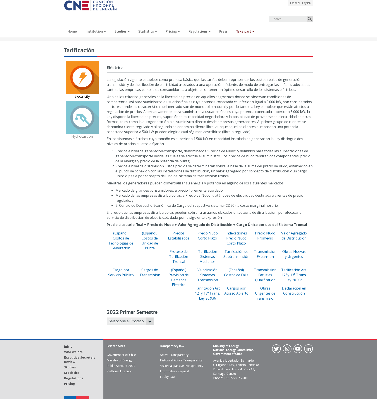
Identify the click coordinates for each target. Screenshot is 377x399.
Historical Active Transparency (181, 360)
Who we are (73, 352)
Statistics (146, 31)
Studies (121, 31)
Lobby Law (167, 377)
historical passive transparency (181, 366)
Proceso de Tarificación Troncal (178, 256)
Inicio (68, 346)
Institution (95, 31)
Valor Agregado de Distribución (294, 236)
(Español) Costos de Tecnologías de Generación (120, 241)
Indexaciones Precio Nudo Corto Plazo (236, 238)
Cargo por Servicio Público (121, 272)
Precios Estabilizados (178, 236)
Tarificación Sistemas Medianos (207, 256)
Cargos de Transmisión (149, 272)
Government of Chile (121, 355)
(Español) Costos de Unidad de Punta (150, 241)
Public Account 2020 (121, 366)
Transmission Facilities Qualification (265, 274)
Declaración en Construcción (294, 291)
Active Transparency (174, 355)
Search (310, 19)
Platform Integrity (119, 371)
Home (72, 31)
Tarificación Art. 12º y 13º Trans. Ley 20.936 (294, 274)
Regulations (198, 31)
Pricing (172, 31)
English (306, 3)
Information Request (174, 371)
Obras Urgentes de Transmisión (265, 293)
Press (223, 31)
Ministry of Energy (119, 360)
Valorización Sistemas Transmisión (207, 274)
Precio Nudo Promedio (265, 236)
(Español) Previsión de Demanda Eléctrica (179, 277)
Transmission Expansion (265, 254)
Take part (244, 31)
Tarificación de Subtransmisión (236, 254)
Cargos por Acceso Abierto (236, 291)
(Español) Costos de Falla (236, 272)
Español (295, 3)
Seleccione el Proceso (126, 321)
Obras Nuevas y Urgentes (294, 254)
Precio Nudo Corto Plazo (207, 236)
